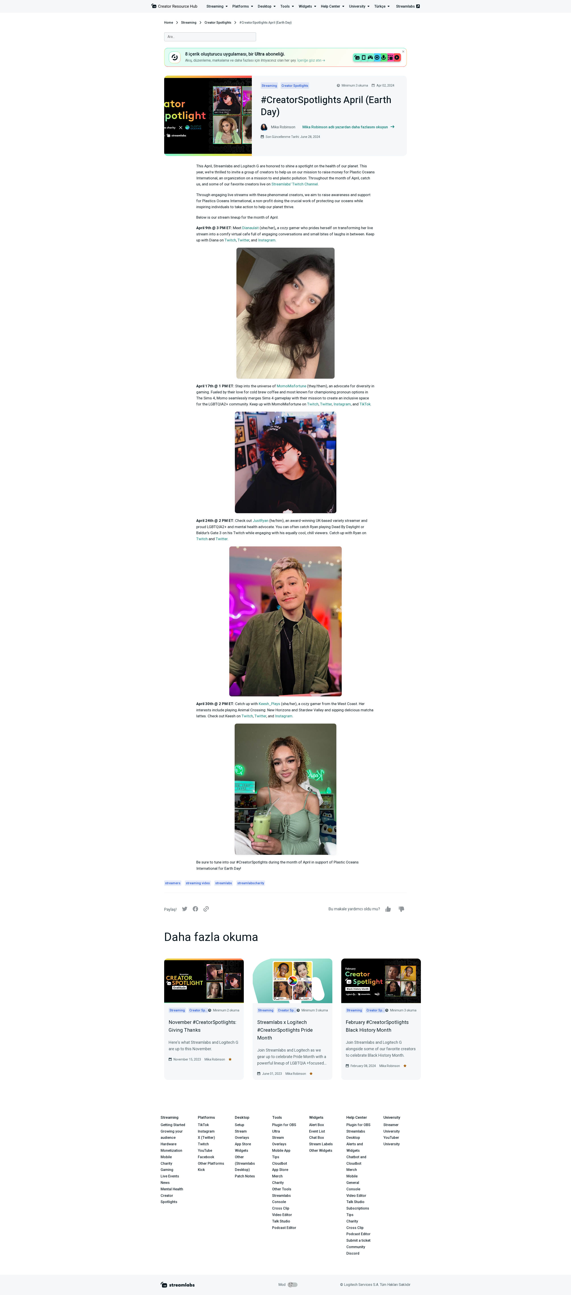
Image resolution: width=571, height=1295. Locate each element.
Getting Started (173, 1125)
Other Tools (281, 1189)
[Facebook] (195, 910)
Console (353, 1189)
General (352, 1183)
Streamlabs (405, 6)
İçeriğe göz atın (309, 60)
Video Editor (282, 1215)
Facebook (206, 1157)
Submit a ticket (358, 1240)
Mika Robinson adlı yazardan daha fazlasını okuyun (345, 127)
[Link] (206, 909)
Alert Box (316, 1125)
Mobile (166, 1157)
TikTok (203, 1125)
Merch (277, 1176)
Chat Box (316, 1137)
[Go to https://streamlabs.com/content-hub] (174, 7)
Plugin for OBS (284, 1125)
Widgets (241, 1150)
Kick (201, 1170)
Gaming (167, 1170)
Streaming (189, 22)
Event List (317, 1131)
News (165, 1183)
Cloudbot (279, 1163)
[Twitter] (184, 910)
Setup (239, 1125)
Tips (275, 1157)
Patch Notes (245, 1176)
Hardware (168, 1144)
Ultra (276, 1131)
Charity (166, 1163)
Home (168, 22)
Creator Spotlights (218, 22)
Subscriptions (357, 1208)
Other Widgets (320, 1150)
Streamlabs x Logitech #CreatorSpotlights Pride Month (285, 1030)
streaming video (198, 883)
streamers (172, 883)
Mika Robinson (215, 1059)
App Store (243, 1144)
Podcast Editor (284, 1228)
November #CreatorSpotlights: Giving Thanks (202, 1026)
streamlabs (223, 883)
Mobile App (281, 1150)
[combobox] (210, 36)
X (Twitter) (206, 1137)
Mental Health (172, 1189)
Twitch (203, 1144)
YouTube (205, 1150)
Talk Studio (281, 1221)
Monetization (171, 1150)
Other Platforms (211, 1163)
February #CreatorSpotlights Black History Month (377, 1026)
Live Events (170, 1176)
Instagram (206, 1131)
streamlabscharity (250, 883)
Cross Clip (280, 1208)
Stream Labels (321, 1144)
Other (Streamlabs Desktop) (245, 1163)
